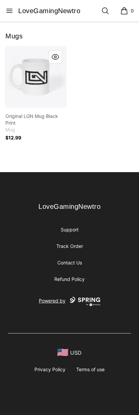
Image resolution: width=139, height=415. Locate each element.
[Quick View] (55, 57)
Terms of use (90, 369)
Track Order (69, 246)
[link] (36, 76)
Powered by (52, 301)
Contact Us (69, 262)
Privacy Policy (49, 369)
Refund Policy (69, 279)
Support (70, 229)
